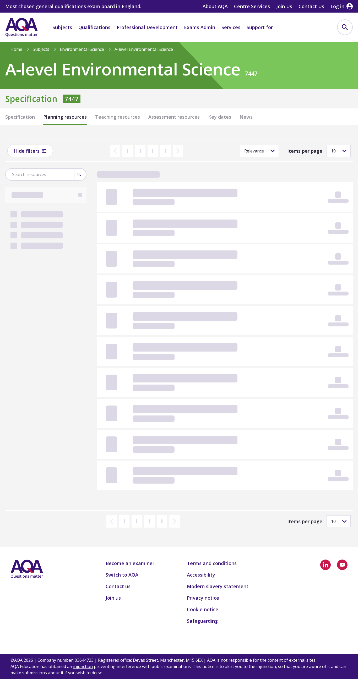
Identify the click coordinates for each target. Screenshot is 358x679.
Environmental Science (82, 49)
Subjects (62, 27)
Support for (260, 27)
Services (230, 27)
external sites (302, 660)
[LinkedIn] (325, 565)
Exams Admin (199, 27)
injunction (83, 666)
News (246, 117)
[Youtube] (342, 565)
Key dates (219, 117)
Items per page (304, 151)
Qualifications (94, 27)
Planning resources (65, 117)
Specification (20, 117)
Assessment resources (174, 117)
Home (16, 49)
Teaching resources (117, 117)
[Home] (21, 27)
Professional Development (147, 27)
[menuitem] (345, 27)
